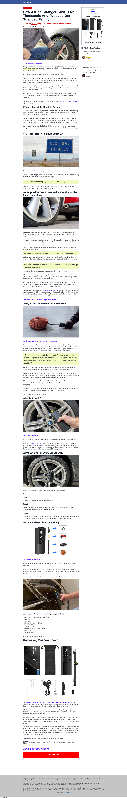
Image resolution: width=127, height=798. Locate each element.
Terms (65, 792)
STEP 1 (92, 12)
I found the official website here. (33, 63)
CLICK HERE (93, 14)
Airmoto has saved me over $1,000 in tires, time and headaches (48, 702)
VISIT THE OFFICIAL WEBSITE (36, 749)
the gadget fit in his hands (50, 290)
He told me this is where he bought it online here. (40, 300)
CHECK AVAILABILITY (51, 755)
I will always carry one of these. (42, 171)
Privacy (70, 792)
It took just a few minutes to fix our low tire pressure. (40, 341)
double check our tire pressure (68, 101)
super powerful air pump (34, 443)
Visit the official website (31, 435)
